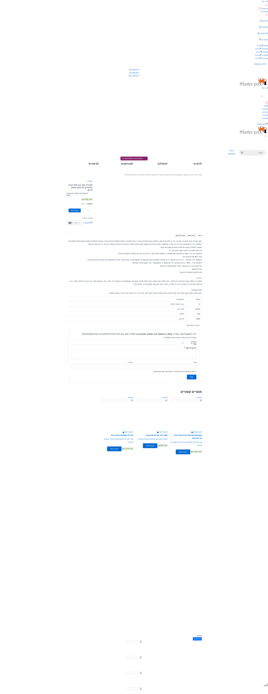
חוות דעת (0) (180, 235)
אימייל (130, 362)
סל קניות (264, 8)
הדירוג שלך (193, 343)
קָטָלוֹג (265, 46)
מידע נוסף (191, 235)
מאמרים (265, 55)
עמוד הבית (198, 175)
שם (194, 362)
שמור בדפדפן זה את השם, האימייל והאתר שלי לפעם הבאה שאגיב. (174, 371)
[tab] (200, 235)
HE (267, 1)
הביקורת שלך (190, 348)
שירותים (265, 58)
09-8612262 (134, 73)
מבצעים (265, 49)
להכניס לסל (183, 452)
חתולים (191, 175)
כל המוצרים (74, 223)
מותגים (265, 52)
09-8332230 (134, 70)
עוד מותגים (197, 639)
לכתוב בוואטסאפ (260, 64)
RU (263, 1)
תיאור (200, 235)
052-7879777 (134, 76)
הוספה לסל (75, 210)
